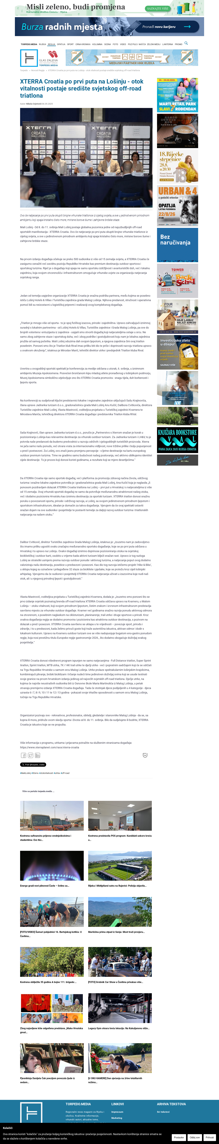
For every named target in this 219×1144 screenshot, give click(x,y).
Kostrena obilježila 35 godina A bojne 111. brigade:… (48, 982)
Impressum (117, 1112)
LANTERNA (167, 44)
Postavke (179, 1137)
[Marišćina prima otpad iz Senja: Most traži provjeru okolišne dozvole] (120, 921)
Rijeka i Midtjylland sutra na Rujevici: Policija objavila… (117, 885)
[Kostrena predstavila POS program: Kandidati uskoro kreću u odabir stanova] (120, 825)
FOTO (115, 44)
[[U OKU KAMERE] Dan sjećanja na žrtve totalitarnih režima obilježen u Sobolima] (120, 1066)
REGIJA (51, 44)
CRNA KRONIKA (83, 44)
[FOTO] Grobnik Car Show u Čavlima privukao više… (115, 982)
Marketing (116, 1118)
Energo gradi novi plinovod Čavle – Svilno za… (44, 885)
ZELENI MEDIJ (153, 44)
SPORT (70, 44)
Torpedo (24, 70)
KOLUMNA (97, 44)
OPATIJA (61, 44)
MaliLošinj (26, 773)
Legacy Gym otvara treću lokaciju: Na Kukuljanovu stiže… (119, 1028)
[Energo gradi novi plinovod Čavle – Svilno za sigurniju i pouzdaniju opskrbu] (52, 875)
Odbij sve (195, 1137)
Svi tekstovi (163, 1112)
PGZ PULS (133, 44)
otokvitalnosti (46, 773)
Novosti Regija (38, 70)
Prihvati (210, 1137)
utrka (57, 773)
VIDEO (123, 44)
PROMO (178, 44)
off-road (65, 773)
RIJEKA (42, 44)
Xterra (35, 773)
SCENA (107, 44)
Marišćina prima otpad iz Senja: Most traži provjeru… (116, 932)
